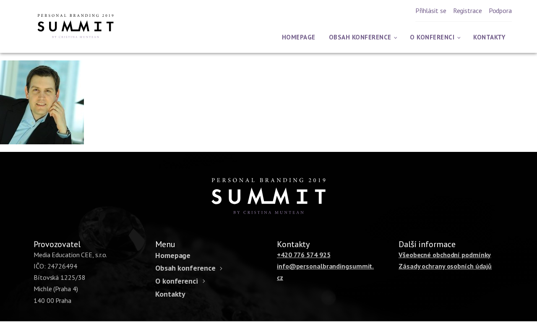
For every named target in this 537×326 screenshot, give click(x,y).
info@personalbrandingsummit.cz (325, 272)
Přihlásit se (430, 10)
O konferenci (432, 37)
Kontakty (489, 37)
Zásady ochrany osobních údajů (445, 266)
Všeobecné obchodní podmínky (445, 254)
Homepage (298, 37)
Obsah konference (360, 37)
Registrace (467, 10)
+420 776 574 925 (303, 254)
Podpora (500, 10)
